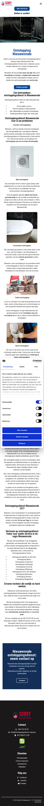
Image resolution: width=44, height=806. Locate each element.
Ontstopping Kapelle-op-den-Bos (24, 557)
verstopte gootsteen (14, 250)
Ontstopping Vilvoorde (24, 567)
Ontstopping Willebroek (24, 569)
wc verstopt (12, 302)
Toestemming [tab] (8, 367)
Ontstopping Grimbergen (24, 564)
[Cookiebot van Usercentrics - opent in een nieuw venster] (33, 361)
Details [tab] (22, 367)
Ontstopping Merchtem (24, 574)
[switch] (39, 408)
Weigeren (22, 443)
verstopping (31, 513)
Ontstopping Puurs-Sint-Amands (24, 572)
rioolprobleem (22, 78)
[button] (40, 3)
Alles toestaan (22, 430)
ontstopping (34, 111)
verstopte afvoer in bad (16, 184)
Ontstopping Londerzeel (24, 562)
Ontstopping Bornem (24, 577)
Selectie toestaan (22, 437)
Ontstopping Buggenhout (24, 579)
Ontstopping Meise (24, 559)
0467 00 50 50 (28, 618)
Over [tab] (36, 367)
